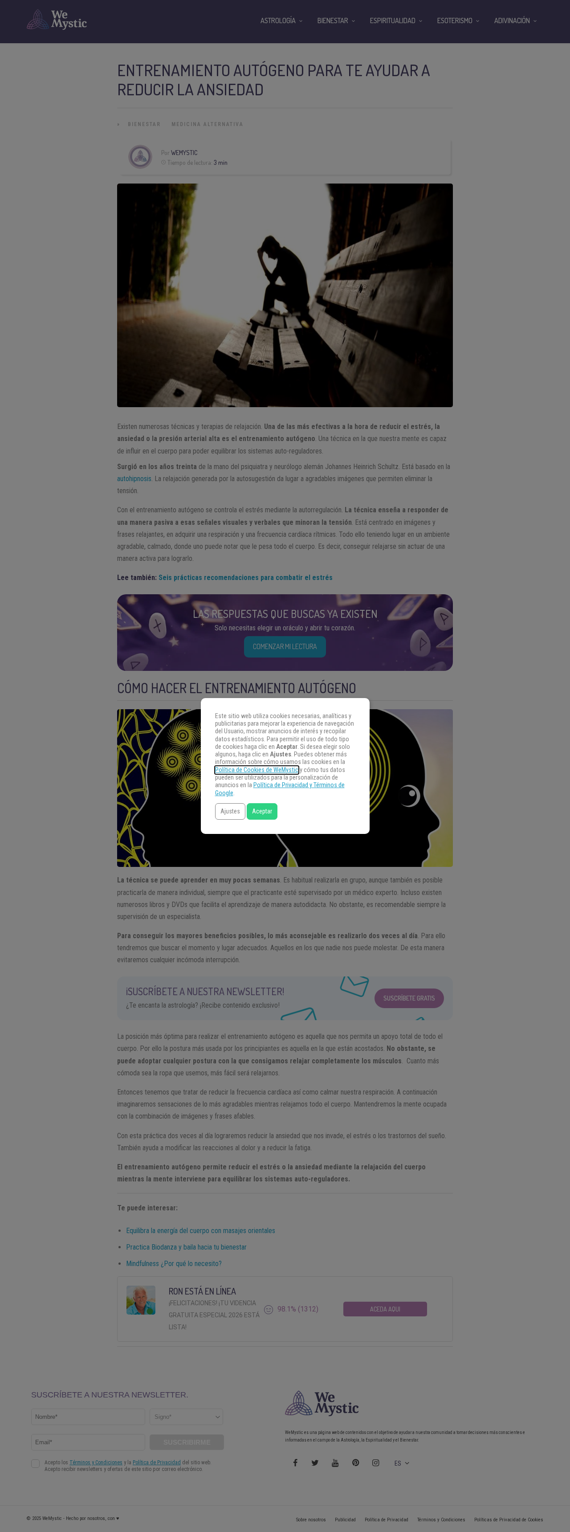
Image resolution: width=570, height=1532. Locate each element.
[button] (230, 811)
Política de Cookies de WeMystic (256, 770)
